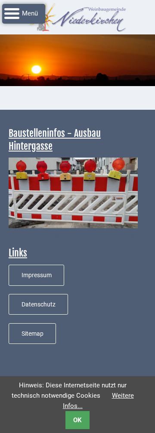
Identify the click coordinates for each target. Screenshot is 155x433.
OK (77, 420)
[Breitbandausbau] (73, 192)
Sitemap (32, 333)
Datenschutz (39, 304)
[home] (77, 17)
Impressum (37, 275)
